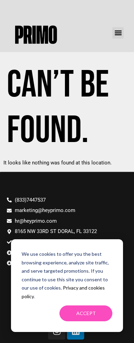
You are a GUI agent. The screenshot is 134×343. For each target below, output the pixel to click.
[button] (118, 33)
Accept (86, 313)
